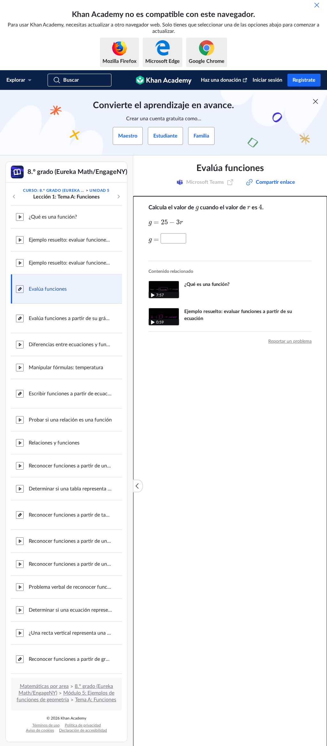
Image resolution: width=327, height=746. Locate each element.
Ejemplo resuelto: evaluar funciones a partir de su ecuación (70, 239)
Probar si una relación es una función (70, 419)
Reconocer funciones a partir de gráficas (70, 659)
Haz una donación (221, 80)
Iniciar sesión (267, 80)
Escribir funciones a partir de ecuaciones (70, 393)
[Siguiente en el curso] (118, 196)
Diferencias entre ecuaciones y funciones (70, 344)
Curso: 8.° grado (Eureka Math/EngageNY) (54, 190)
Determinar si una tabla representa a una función (70, 488)
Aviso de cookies (40, 730)
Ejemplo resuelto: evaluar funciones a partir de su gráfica (70, 262)
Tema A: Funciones (95, 699)
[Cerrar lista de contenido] (138, 486)
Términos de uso (46, 725)
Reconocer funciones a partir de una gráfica (70, 465)
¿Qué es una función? (53, 217)
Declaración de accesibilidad (83, 730)
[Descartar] (317, 5)
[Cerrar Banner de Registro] (315, 101)
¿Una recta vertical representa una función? (70, 633)
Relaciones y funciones (54, 442)
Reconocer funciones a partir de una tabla (70, 564)
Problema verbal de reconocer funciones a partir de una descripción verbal (70, 587)
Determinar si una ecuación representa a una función (70, 610)
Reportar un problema (290, 341)
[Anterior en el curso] (14, 196)
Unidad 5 (99, 190)
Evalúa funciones (48, 289)
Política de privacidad (83, 725)
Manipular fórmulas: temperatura (66, 367)
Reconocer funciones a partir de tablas (70, 515)
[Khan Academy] (164, 80)
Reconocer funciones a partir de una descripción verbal (70, 541)
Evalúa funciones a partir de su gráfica (70, 318)
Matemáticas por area (44, 686)
